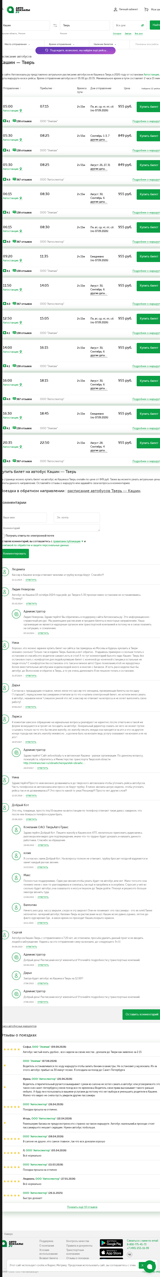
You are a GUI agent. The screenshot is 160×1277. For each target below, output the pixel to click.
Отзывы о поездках (77, 1258)
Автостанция (151, 74)
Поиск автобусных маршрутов (18, 1026)
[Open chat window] (149, 1266)
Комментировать (14, 553)
